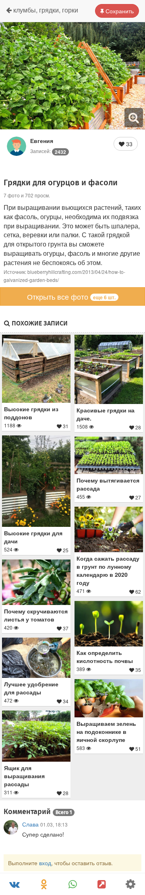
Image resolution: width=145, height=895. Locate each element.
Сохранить (119, 11)
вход (45, 863)
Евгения (41, 141)
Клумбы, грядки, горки (45, 10)
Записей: (48, 150)
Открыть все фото (71, 296)
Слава (30, 824)
